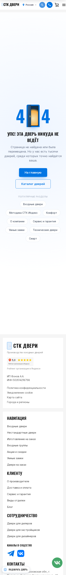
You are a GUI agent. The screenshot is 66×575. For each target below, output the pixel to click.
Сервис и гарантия (44, 221)
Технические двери (45, 229)
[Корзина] (56, 5)
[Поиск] (42, 5)
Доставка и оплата (19, 487)
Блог (10, 507)
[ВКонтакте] (21, 553)
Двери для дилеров (19, 523)
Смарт (33, 238)
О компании (17, 221)
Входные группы (17, 445)
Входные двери (33, 204)
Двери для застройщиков (23, 530)
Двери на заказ (16, 464)
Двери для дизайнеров (21, 536)
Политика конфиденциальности (26, 387)
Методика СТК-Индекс (23, 212)
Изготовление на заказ (21, 439)
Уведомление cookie (20, 392)
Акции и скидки (16, 452)
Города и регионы (18, 402)
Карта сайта (14, 397)
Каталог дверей (33, 184)
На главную (33, 172)
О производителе (18, 481)
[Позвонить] (50, 5)
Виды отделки (16, 500)
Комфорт (51, 212)
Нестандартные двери (21, 432)
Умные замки (16, 229)
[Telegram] (11, 553)
